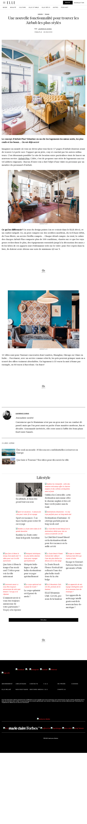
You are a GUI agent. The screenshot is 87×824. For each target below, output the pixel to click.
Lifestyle (43, 478)
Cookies (74, 684)
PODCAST (64, 7)
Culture (22, 7)
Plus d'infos (33, 702)
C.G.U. (46, 684)
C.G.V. (46, 689)
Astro (55, 7)
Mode (5, 7)
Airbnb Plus (23, 158)
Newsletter (79, 3)
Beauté (13, 7)
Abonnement (7, 684)
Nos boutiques (22, 689)
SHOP (67, 2)
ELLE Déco (46, 7)
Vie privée (61, 684)
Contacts (34, 684)
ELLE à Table (34, 7)
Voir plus (43, 620)
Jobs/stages (21, 684)
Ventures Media (36, 689)
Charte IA (61, 689)
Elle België (6, 689)
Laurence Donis (45, 29)
